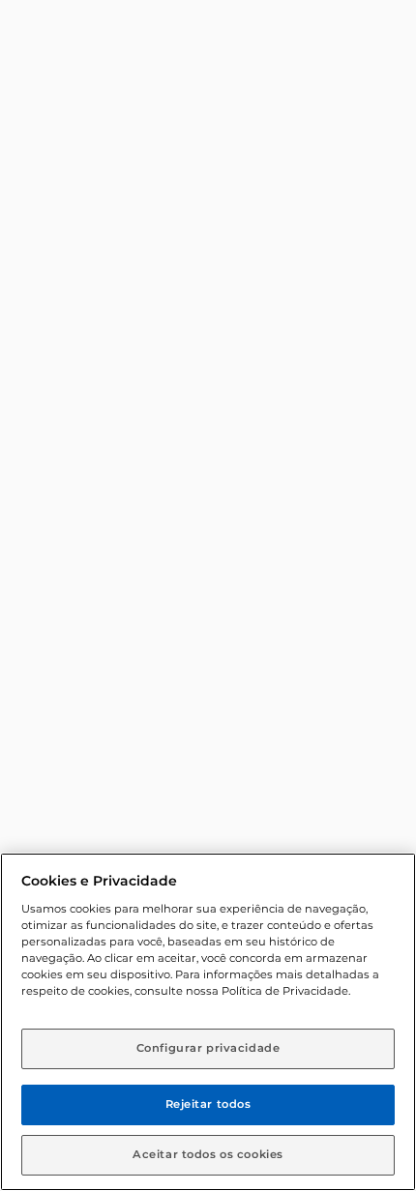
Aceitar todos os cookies (208, 1154)
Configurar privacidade (208, 1048)
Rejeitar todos (208, 1104)
